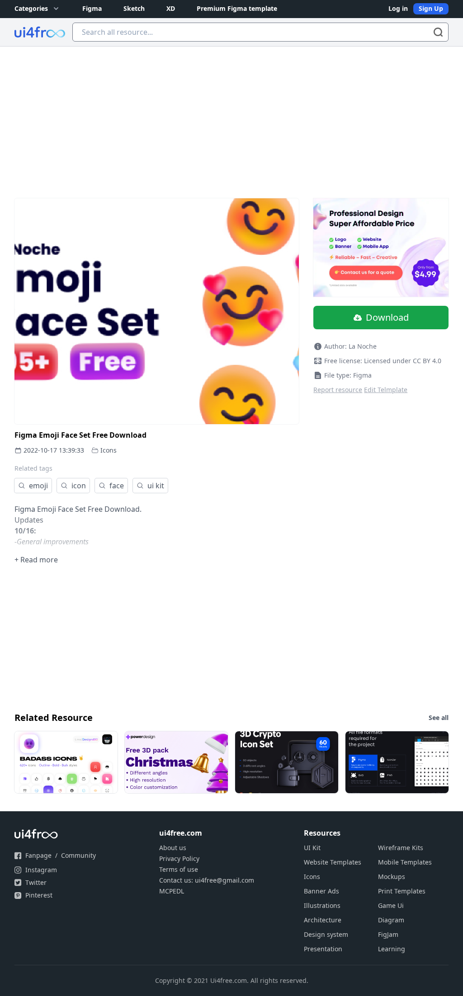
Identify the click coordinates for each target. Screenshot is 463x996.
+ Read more (36, 560)
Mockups (391, 876)
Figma (92, 8)
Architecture (322, 920)
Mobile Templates (405, 862)
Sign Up (431, 8)
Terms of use (178, 869)
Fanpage (38, 855)
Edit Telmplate (385, 389)
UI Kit (312, 847)
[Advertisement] (231, 114)
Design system (326, 934)
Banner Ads (321, 891)
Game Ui (391, 905)
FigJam (388, 934)
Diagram (391, 920)
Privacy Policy (179, 858)
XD (170, 8)
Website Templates (332, 862)
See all (439, 717)
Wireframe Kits (400, 847)
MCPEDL (171, 891)
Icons (108, 450)
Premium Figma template (237, 8)
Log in (398, 8)
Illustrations (322, 905)
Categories (31, 8)
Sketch (134, 8)
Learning (391, 949)
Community (78, 855)
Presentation (323, 949)
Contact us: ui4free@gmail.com (206, 880)
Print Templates (401, 891)
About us (172, 847)
